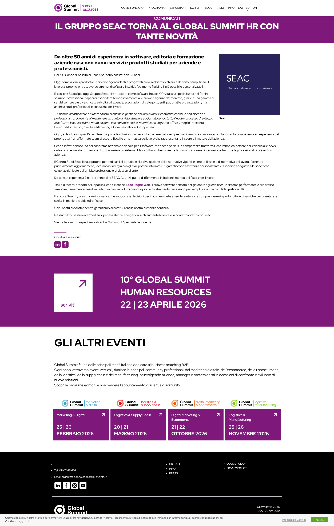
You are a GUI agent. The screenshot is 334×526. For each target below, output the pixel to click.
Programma (157, 8)
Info (231, 8)
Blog (209, 8)
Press (173, 473)
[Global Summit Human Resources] (76, 8)
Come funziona (132, 8)
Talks (220, 8)
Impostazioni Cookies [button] (294, 519)
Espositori (178, 8)
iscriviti (67, 305)
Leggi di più (23, 521)
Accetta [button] (320, 519)
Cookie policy (236, 463)
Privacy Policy (236, 468)
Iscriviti (195, 8)
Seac (222, 118)
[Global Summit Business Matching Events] (70, 510)
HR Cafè (175, 464)
